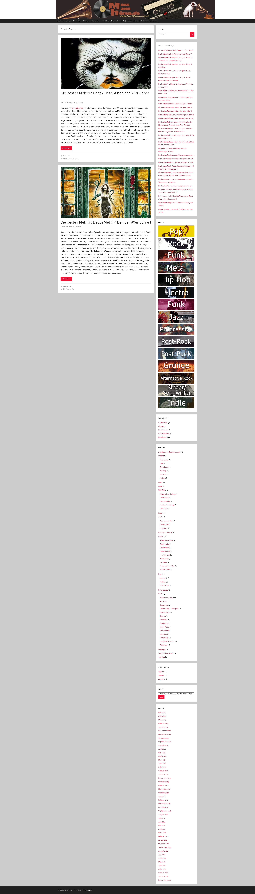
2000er (161, 675)
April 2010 (162, 865)
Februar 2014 (163, 785)
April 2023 (162, 716)
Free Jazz (163, 528)
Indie (160, 513)
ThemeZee (87, 890)
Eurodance (164, 467)
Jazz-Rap (163, 509)
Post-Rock (164, 638)
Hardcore (163, 620)
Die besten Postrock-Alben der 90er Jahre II (175, 107)
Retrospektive (163, 434)
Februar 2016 (163, 771)
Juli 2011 (161, 818)
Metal (160, 536)
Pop (159, 574)
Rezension (162, 437)
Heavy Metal (165, 555)
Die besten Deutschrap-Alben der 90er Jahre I (176, 50)
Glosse (161, 426)
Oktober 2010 (163, 844)
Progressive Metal (167, 566)
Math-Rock (164, 627)
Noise (162, 478)
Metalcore (164, 559)
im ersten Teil (77, 108)
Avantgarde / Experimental (169, 452)
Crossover (164, 605)
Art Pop (163, 578)
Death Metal (165, 548)
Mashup (163, 471)
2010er (161, 679)
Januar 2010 (163, 876)
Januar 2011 (162, 840)
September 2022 (164, 742)
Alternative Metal (166, 540)
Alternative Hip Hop (167, 494)
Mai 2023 (161, 713)
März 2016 (162, 767)
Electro (161, 456)
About (130, 21)
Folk (160, 483)
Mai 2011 (161, 825)
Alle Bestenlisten (75, 21)
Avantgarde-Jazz (166, 521)
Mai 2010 (161, 862)
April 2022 (162, 756)
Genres (85, 21)
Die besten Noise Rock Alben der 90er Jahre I (175, 118)
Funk (160, 486)
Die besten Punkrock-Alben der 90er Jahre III (175, 162)
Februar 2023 (163, 723)
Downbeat (164, 460)
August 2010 (163, 851)
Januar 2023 (163, 727)
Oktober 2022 (163, 738)
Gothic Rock (164, 612)
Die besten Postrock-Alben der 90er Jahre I (175, 111)
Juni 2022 (162, 749)
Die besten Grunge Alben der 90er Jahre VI (175, 186)
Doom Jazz (164, 525)
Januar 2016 (163, 774)
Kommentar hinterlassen (71, 158)
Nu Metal (163, 562)
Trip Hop (161, 657)
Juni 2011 (161, 822)
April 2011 (162, 829)
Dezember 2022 (164, 731)
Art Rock (163, 601)
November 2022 (164, 734)
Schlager (161, 650)
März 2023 (162, 720)
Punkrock (163, 645)
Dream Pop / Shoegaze (169, 609)
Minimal (163, 474)
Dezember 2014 (164, 778)
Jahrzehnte (94, 21)
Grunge (163, 616)
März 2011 (162, 833)
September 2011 (164, 811)
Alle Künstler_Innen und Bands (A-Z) (114, 21)
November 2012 (164, 789)
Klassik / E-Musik (165, 533)
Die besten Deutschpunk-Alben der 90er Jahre (176, 155)
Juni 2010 (162, 858)
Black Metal (164, 544)
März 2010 (162, 869)
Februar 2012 (163, 800)
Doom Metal (165, 551)
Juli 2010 (161, 855)
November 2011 (164, 804)
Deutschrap (164, 498)
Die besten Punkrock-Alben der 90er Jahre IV (175, 159)
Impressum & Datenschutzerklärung (145, 21)
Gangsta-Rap (165, 501)
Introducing (162, 430)
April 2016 (162, 763)
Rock (160, 594)
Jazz (160, 517)
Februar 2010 (163, 873)
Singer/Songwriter (165, 653)
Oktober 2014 (163, 782)
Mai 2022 (161, 753)
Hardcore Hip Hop (167, 505)
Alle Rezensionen (62, 21)
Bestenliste (67, 156)
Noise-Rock (164, 630)
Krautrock (164, 623)
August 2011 (163, 815)
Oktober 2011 (163, 807)
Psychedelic (163, 590)
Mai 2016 (161, 760)
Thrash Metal (165, 570)
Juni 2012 (161, 796)
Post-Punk (164, 634)
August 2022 (163, 745)
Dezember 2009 (164, 880)
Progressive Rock (167, 641)
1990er (161, 672)
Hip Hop (161, 490)
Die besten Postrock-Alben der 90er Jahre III (175, 104)
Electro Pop (164, 585)
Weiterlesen (66, 148)
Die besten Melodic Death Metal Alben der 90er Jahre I (106, 222)
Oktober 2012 (163, 793)
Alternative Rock (166, 598)
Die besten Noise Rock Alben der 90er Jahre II (176, 115)
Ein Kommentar (68, 289)
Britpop (163, 582)
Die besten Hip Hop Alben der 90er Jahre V (175, 54)
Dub (161, 463)
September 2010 (164, 847)
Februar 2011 (163, 836)
